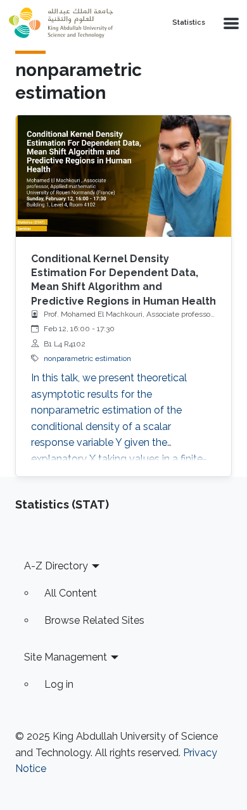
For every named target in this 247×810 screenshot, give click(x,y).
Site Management (65, 657)
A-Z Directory (56, 566)
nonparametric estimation (87, 358)
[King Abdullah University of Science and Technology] (80, 23)
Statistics (188, 23)
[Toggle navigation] (229, 22)
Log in (58, 684)
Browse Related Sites (94, 620)
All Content (70, 593)
